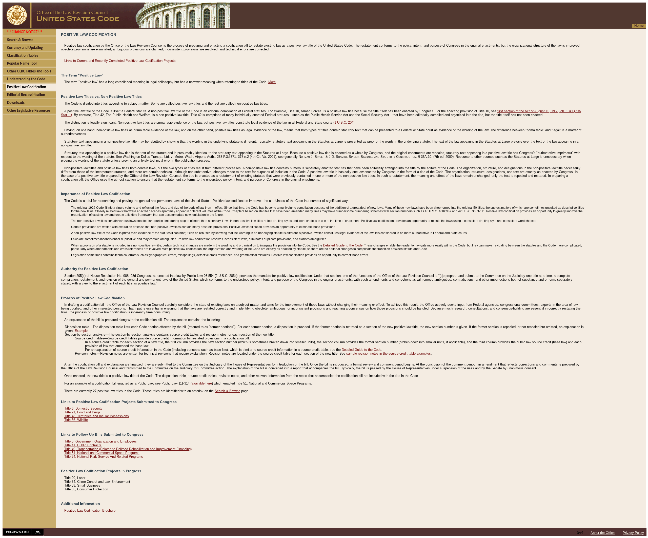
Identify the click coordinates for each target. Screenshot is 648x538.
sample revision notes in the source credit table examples (388, 353)
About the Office (603, 533)
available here (202, 383)
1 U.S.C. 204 (343, 122)
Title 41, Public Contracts (83, 445)
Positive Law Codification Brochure (89, 510)
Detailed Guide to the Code (342, 245)
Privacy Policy (633, 533)
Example (81, 331)
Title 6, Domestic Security (83, 408)
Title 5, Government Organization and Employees (100, 441)
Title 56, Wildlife (76, 420)
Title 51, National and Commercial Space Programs (101, 453)
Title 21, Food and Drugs (82, 412)
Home (639, 26)
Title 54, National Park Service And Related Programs (103, 456)
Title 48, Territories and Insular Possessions (96, 416)
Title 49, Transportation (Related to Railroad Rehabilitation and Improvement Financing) (128, 449)
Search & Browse (227, 391)
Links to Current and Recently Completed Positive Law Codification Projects (120, 61)
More (272, 82)
